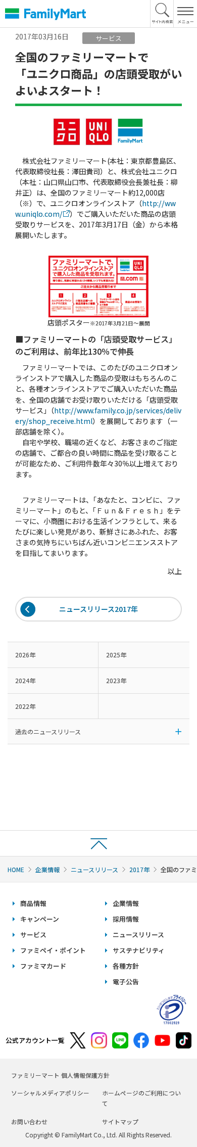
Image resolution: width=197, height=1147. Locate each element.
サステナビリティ (139, 950)
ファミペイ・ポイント (53, 950)
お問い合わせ (29, 1121)
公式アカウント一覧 (35, 1040)
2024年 (25, 680)
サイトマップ (120, 1121)
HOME (16, 869)
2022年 (25, 706)
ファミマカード (43, 966)
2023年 (116, 680)
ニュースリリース (94, 869)
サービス (33, 934)
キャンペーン (39, 919)
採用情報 (126, 919)
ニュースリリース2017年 (98, 609)
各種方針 (126, 966)
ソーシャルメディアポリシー (50, 1092)
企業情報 (47, 869)
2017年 (139, 869)
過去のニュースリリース (48, 731)
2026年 (25, 654)
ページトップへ (98, 843)
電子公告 (126, 981)
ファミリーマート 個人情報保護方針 (60, 1075)
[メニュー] (185, 13)
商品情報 (33, 903)
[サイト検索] (162, 13)
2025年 (116, 654)
